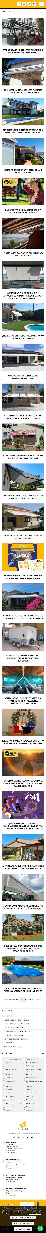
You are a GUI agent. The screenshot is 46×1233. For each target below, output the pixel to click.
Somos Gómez (9, 1043)
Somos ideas (8, 1016)
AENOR (9, 1074)
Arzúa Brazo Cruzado (13, 1103)
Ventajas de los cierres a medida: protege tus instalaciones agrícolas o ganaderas (23, 701)
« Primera (8, 999)
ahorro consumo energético (34, 1081)
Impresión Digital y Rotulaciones (18, 1031)
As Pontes (30, 1103)
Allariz (9, 1086)
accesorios (10, 1066)
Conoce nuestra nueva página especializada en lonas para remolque (23, 658)
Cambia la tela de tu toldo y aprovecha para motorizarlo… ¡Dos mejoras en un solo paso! (23, 295)
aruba (9, 1100)
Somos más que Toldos (13, 1046)
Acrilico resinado (12, 1069)
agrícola (9, 1078)
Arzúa (30, 1100)
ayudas (9, 1110)
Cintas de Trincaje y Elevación (17, 1039)
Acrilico (30, 1066)
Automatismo (31, 1107)
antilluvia (10, 1093)
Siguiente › (31, 999)
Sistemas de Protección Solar (17, 1020)
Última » (38, 999)
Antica (29, 1089)
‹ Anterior (15, 999)
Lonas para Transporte (14, 1027)
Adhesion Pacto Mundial (33, 1070)
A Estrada (10, 1062)
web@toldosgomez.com (15, 1148)
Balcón (29, 1110)
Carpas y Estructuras (14, 1035)
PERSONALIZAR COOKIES (23, 1223)
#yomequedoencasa (13, 1059)
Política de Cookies (35, 1214)
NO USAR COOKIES (23, 1229)
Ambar (29, 1086)
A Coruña (30, 1059)
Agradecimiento (32, 1078)
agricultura (10, 1081)
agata (28, 1074)
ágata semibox (31, 1062)
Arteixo (29, 1096)
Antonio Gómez (32, 1093)
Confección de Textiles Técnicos (17, 1024)
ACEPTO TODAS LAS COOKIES (23, 1218)
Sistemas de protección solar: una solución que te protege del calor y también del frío (23, 783)
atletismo (10, 1107)
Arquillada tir (11, 1096)
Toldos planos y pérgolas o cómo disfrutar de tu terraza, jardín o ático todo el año (23, 948)
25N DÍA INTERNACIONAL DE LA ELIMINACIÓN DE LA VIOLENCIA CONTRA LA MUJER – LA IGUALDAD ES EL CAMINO (23, 826)
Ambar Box (10, 1089)
